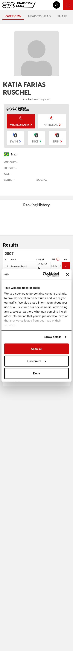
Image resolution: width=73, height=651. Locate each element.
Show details (52, 336)
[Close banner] (67, 274)
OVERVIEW (13, 16)
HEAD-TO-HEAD (39, 16)
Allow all (36, 348)
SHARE (62, 16)
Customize (34, 361)
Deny (36, 373)
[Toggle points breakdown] (39, 268)
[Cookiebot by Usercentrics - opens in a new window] (44, 274)
